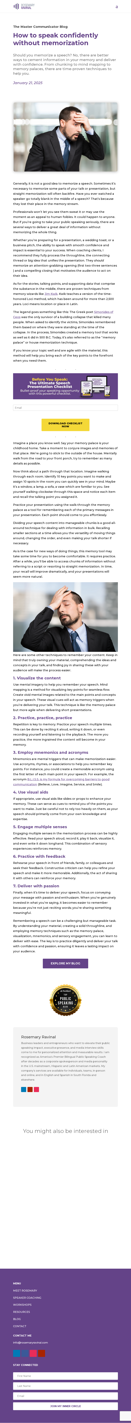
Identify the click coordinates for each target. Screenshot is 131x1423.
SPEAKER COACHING (27, 1297)
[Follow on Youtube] (30, 1089)
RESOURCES (21, 1311)
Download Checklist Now (65, 425)
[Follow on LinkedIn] (23, 1089)
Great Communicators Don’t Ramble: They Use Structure (64, 1156)
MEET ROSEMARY (25, 1290)
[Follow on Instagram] (36, 1089)
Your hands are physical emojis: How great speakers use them (64, 1191)
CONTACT (19, 1326)
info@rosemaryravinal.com (30, 1342)
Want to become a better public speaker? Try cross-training (60, 1227)
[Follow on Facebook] (24, 1353)
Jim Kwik (51, 294)
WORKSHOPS (22, 1304)
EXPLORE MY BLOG (65, 963)
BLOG (17, 1319)
